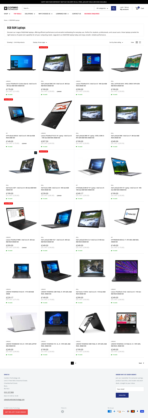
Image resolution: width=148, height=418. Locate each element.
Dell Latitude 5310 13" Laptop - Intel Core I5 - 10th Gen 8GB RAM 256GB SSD (126, 189)
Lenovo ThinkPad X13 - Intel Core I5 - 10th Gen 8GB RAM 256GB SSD (91, 85)
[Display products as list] (140, 42)
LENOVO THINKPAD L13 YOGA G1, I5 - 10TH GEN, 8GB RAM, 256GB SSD (126, 345)
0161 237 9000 (9, 392)
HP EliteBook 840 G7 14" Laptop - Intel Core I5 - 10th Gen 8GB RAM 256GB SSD (90, 189)
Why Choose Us (44, 14)
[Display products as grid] (137, 42)
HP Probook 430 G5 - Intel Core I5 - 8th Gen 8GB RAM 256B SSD (20, 137)
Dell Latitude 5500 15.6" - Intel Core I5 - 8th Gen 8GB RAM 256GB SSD (55, 241)
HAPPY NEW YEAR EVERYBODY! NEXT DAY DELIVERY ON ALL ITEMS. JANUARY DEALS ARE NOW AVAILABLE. (74, 2)
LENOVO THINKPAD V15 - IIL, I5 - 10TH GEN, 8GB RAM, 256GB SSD (55, 345)
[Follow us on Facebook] (62, 411)
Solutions (29, 14)
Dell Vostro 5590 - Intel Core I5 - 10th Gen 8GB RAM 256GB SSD (55, 189)
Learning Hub (61, 14)
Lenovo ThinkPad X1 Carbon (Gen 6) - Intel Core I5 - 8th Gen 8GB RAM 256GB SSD (21, 85)
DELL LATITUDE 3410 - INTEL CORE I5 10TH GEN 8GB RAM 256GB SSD (125, 85)
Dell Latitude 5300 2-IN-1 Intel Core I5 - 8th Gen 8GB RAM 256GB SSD (55, 85)
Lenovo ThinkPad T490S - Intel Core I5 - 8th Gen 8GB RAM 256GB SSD (20, 241)
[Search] (113, 8)
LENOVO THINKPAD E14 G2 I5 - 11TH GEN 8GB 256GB (20, 293)
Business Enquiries (91, 14)
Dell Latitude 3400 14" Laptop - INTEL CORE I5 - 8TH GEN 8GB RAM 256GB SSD (90, 137)
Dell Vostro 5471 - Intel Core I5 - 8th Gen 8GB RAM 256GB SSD (21, 189)
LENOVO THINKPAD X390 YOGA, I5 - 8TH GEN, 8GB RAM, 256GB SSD (91, 345)
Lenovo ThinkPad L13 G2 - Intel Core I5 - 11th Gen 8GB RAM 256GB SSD (126, 293)
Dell (112, 81)
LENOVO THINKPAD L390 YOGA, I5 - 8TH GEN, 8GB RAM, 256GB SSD (56, 293)
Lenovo (8, 81)
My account (124, 9)
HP (7, 133)
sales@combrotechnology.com (14, 399)
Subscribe (122, 395)
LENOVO (8, 289)
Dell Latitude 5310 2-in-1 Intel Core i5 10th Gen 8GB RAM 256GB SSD (90, 241)
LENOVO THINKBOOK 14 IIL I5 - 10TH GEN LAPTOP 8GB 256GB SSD (21, 345)
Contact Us (76, 14)
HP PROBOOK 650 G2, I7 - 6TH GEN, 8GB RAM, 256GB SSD (125, 241)
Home (5, 20)
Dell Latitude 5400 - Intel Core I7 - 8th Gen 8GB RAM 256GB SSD (125, 137)
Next (140, 363)
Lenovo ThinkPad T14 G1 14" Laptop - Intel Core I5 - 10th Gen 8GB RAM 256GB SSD (56, 137)
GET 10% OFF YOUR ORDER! (15, 412)
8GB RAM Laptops (14, 20)
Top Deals (17, 14)
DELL (42, 81)
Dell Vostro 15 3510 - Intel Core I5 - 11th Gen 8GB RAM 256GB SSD (91, 293)
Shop (6, 14)
